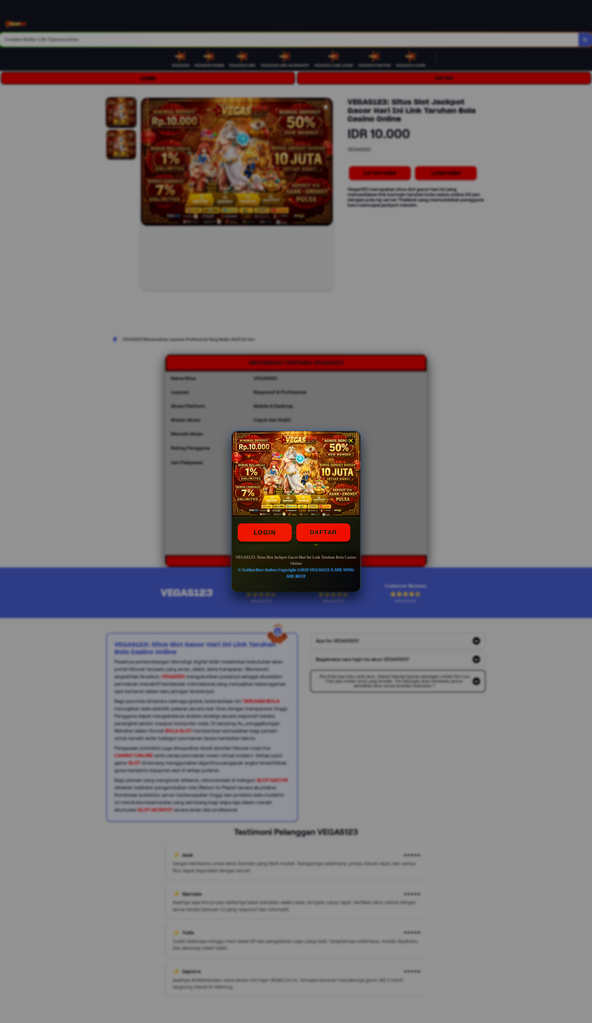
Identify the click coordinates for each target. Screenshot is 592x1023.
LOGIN (265, 532)
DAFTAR (323, 532)
